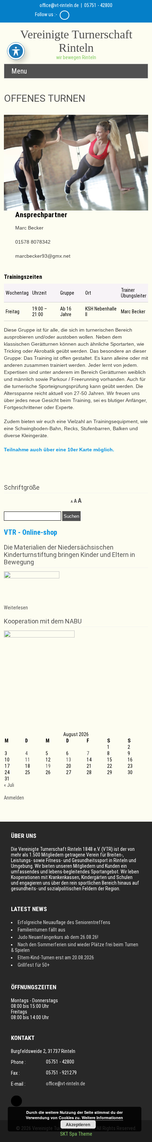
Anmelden (14, 798)
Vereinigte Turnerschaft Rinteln (76, 41)
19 (48, 766)
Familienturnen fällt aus (41, 930)
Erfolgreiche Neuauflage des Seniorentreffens (64, 922)
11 (27, 760)
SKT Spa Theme (76, 1134)
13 (68, 760)
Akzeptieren (78, 1124)
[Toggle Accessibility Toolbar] (15, 51)
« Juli (9, 785)
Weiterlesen (16, 607)
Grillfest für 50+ (34, 965)
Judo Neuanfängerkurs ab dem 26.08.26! (58, 937)
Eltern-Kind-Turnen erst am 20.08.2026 (56, 957)
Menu (19, 71)
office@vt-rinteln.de (59, 5)
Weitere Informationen (102, 1117)
